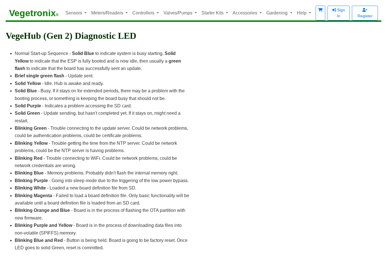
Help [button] (302, 12)
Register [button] (365, 16)
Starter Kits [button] (213, 12)
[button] (320, 13)
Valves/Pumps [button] (178, 12)
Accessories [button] (245, 12)
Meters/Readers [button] (107, 12)
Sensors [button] (74, 12)
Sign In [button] (340, 13)
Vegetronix (34, 13)
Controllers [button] (144, 12)
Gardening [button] (277, 12)
